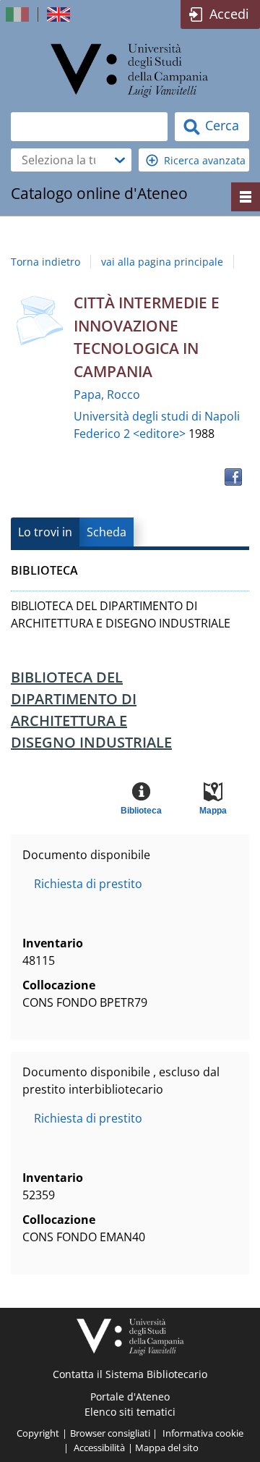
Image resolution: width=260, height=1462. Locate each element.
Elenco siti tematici (130, 1412)
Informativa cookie (202, 1433)
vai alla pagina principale (162, 262)
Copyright (38, 1433)
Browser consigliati (110, 1433)
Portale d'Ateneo (130, 1396)
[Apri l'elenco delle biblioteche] (119, 160)
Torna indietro (45, 262)
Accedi (229, 13)
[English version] (60, 14)
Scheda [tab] (106, 532)
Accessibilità (99, 1447)
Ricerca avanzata (205, 160)
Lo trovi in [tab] (45, 532)
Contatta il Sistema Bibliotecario (130, 1374)
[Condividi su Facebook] (233, 477)
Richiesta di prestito (88, 884)
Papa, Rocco (107, 394)
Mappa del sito (167, 1447)
